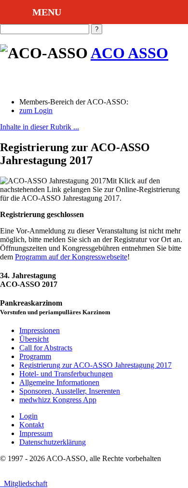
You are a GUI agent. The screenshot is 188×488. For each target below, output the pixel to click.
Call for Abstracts (45, 348)
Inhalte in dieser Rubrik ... (39, 127)
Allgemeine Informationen (59, 382)
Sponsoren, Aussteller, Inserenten (69, 391)
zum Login (36, 110)
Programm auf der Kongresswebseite (71, 257)
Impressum (36, 433)
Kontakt (31, 425)
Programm (35, 356)
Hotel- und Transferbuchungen (66, 374)
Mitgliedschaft (23, 483)
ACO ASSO (129, 53)
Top (179, 479)
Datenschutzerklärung (52, 442)
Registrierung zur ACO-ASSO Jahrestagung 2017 (95, 365)
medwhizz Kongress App (57, 400)
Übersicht (34, 339)
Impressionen (39, 330)
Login (28, 416)
